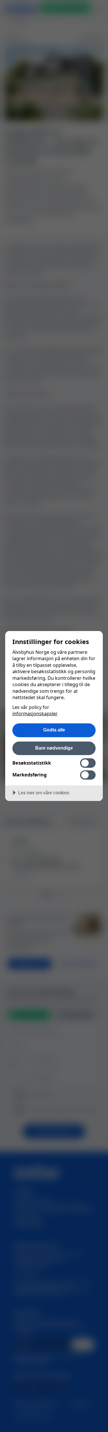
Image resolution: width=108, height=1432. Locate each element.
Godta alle (54, 729)
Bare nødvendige (54, 747)
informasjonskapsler (35, 713)
